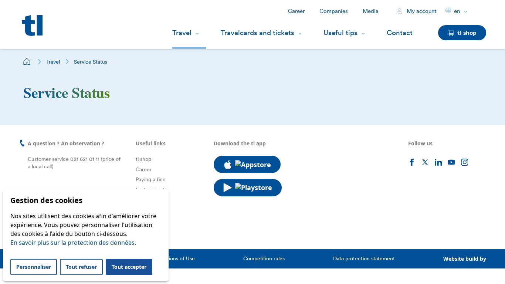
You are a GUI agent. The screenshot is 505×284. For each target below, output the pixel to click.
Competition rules (264, 258)
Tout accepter (129, 266)
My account (420, 11)
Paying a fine (151, 179)
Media (371, 11)
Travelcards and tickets (257, 32)
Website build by (464, 258)
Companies (333, 11)
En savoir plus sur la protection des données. (73, 243)
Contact (400, 32)
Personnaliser (33, 266)
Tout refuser (81, 266)
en (457, 11)
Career (296, 11)
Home (27, 61)
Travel (182, 32)
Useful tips (340, 32)
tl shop (143, 159)
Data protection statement (364, 258)
